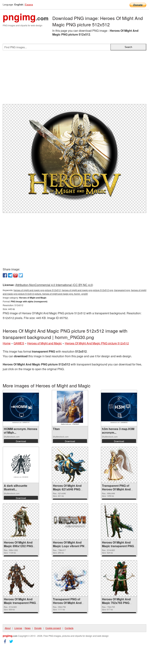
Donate (38, 628)
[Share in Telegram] (10, 275)
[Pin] (15, 275)
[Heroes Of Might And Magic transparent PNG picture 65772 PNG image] (21, 578)
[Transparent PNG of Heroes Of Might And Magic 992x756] (70, 578)
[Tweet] (21, 275)
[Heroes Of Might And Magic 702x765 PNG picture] (119, 578)
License (18, 628)
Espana (29, 4)
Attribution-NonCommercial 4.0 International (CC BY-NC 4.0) (54, 285)
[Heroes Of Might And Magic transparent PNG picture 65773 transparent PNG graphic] (119, 521)
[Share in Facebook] (5, 275)
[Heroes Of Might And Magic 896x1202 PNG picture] (21, 521)
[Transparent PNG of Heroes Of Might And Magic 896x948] (119, 465)
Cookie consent (53, 628)
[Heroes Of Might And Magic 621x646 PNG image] (69, 465)
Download (21, 441)
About (8, 628)
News (28, 628)
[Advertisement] (74, 78)
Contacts (69, 628)
